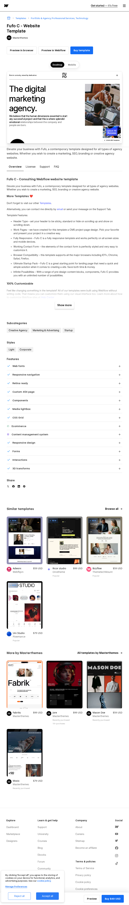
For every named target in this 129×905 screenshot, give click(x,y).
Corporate (25, 349)
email (60, 209)
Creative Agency (18, 330)
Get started (104, 5)
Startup (68, 330)
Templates (45, 203)
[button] (124, 5)
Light (11, 349)
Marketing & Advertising (46, 330)
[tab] (15, 167)
